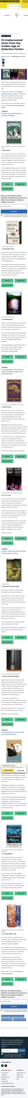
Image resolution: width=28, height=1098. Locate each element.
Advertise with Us (21, 1072)
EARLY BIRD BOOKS (5, 1077)
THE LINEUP (3, 1079)
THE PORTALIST (4, 1081)
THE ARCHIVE (4, 1075)
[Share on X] (3, 62)
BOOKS (8, 36)
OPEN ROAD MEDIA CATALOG (7, 1083)
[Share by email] (3, 65)
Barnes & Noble (7, 189)
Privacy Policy (20, 1077)
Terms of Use (20, 1075)
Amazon (7, 184)
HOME (3, 36)
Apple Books (20, 184)
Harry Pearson (7, 56)
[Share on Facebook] (3, 60)
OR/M (18, 1079)
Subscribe (25, 1)
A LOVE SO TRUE (4, 1072)
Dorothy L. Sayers (12, 94)
